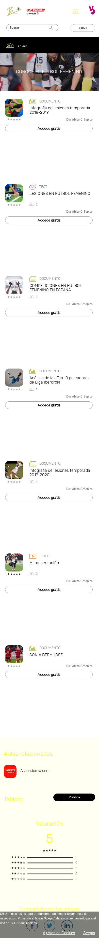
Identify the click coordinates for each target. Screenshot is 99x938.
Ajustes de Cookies (59, 933)
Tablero (21, 46)
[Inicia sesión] (76, 10)
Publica (74, 797)
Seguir (83, 28)
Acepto (89, 933)
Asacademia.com (35, 771)
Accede (49, 128)
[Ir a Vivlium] (92, 10)
